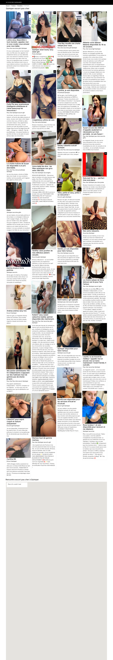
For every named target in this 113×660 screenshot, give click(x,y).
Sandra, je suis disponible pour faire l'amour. (68, 250)
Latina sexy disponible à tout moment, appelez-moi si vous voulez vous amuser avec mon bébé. (18, 43)
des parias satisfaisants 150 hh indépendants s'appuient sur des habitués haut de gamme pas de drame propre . (18, 375)
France (13, 5)
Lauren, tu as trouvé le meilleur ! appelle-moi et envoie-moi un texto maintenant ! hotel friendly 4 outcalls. (94, 361)
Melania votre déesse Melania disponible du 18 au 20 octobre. (94, 45)
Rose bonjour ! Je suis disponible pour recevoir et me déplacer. (94, 427)
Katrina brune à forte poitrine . (15, 269)
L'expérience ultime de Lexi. (43, 120)
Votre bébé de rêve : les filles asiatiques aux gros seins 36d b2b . (42, 168)
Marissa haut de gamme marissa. (42, 439)
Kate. (9, 210)
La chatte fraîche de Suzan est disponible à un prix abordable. (18, 166)
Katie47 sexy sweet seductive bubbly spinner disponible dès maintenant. (43, 317)
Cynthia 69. (11, 459)
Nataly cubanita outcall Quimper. (67, 146)
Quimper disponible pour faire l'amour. (68, 350)
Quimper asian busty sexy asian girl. (42, 51)
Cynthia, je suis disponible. (68, 90)
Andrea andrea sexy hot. (17, 311)
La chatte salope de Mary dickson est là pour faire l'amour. (93, 282)
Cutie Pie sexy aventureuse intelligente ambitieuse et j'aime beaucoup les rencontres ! (18, 107)
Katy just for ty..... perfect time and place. (93, 179)
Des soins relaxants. (91, 231)
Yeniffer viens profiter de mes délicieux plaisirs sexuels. (42, 253)
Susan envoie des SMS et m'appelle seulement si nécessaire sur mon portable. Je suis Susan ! (93, 131)
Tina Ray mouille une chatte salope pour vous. (69, 44)
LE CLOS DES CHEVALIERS (14, 2)
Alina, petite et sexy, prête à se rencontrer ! (69, 194)
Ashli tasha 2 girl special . (68, 300)
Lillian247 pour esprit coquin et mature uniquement (15, 421)
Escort (8, 5)
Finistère (20, 5)
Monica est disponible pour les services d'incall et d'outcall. (69, 401)
